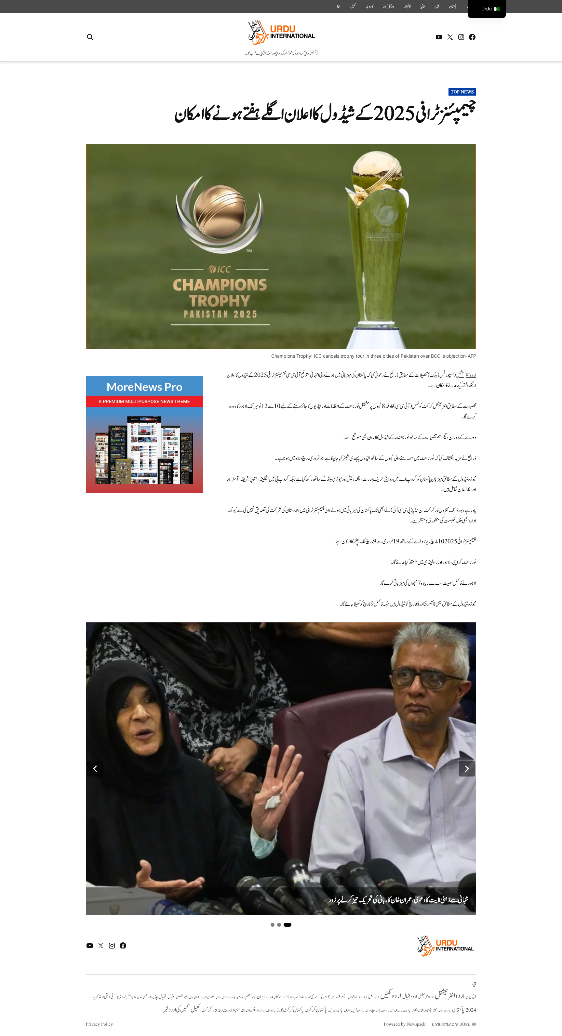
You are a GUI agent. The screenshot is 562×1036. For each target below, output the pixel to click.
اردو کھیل (390, 996)
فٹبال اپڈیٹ (157, 996)
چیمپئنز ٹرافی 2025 (229, 1011)
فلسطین (179, 997)
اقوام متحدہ (341, 997)
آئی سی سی (471, 997)
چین (437, 6)
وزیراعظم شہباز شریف (125, 997)
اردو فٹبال (409, 996)
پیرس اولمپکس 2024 (253, 1010)
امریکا (331, 997)
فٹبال (171, 997)
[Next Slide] (467, 769)
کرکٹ (206, 1010)
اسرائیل (373, 997)
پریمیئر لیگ (270, 1010)
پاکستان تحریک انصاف (354, 1010)
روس (218, 997)
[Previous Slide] (95, 769)
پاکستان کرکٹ (316, 1010)
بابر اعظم (250, 997)
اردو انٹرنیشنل (449, 996)
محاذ (339, 6)
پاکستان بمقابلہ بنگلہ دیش (400, 1010)
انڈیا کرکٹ (287, 997)
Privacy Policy (99, 1024)
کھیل (353, 6)
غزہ (186, 997)
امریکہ (323, 997)
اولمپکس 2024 (273, 997)
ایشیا (423, 6)
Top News (462, 92)
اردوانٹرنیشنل (466, 375)
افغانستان (352, 997)
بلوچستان (240, 997)
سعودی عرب (208, 997)
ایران (260, 997)
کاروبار (369, 6)
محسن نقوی (142, 997)
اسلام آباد (362, 997)
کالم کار (407, 6)
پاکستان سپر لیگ (335, 1010)
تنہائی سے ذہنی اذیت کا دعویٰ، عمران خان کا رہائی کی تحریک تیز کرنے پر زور (398, 900)
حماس (224, 997)
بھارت (231, 997)
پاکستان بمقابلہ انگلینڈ (422, 1011)
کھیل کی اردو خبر (176, 1009)
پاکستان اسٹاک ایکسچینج (442, 1010)
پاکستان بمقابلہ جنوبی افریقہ (377, 1010)
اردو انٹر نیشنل (426, 997)
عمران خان (194, 997)
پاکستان (453, 6)
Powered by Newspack (404, 1024)
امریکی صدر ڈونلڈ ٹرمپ (305, 997)
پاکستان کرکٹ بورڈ (290, 1010)
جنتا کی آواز (388, 6)
